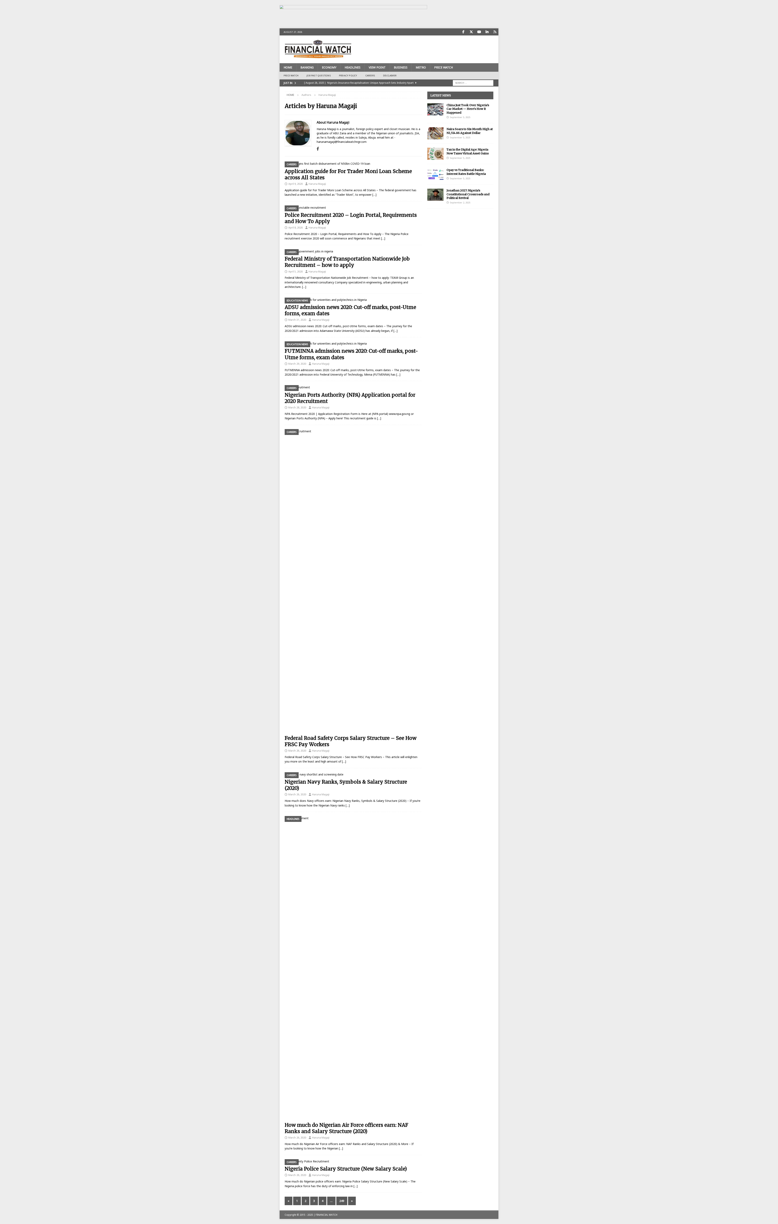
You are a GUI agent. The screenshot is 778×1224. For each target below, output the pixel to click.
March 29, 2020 (297, 363)
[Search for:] (473, 82)
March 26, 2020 (297, 750)
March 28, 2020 (297, 407)
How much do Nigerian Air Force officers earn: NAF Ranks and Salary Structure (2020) (346, 1128)
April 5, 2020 (295, 271)
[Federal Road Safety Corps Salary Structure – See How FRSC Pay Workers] (353, 581)
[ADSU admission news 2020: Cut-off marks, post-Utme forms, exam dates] (353, 300)
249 (341, 1201)
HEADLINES (352, 67)
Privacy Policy (348, 75)
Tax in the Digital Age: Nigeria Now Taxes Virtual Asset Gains (468, 151)
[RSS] (494, 31)
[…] (374, 195)
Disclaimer (389, 75)
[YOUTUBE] (479, 31)
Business (400, 67)
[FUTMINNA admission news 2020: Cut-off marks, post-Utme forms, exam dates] (353, 343)
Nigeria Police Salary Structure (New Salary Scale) (346, 1169)
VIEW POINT (377, 67)
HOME (288, 67)
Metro (421, 67)
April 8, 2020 (295, 227)
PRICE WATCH (443, 67)
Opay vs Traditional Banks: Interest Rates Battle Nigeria (466, 171)
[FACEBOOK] (463, 31)
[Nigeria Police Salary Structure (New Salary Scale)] (353, 1161)
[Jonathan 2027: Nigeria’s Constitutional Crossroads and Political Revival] (435, 195)
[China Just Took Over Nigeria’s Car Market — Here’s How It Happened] (435, 109)
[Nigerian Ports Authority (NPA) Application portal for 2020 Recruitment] (353, 387)
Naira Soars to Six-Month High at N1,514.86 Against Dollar (470, 131)
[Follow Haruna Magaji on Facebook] (318, 149)
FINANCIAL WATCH (326, 1215)
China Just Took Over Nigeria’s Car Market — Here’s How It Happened (468, 108)
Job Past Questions (319, 75)
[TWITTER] (471, 31)
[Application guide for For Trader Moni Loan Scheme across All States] (353, 163)
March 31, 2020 (297, 319)
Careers (370, 75)
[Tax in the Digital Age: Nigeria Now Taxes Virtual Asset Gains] (435, 154)
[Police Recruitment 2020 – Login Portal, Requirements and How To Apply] (353, 207)
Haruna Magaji (317, 184)
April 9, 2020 (295, 184)
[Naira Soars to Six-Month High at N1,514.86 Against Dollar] (435, 133)
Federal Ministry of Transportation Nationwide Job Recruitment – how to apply (347, 262)
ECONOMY (329, 67)
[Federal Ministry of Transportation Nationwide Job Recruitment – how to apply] (353, 251)
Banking (307, 67)
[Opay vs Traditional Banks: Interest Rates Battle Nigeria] (435, 174)
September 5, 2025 (460, 117)
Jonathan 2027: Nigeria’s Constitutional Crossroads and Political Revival (468, 194)
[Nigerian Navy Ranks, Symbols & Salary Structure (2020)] (353, 774)
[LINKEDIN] (487, 31)
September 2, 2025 (460, 202)
